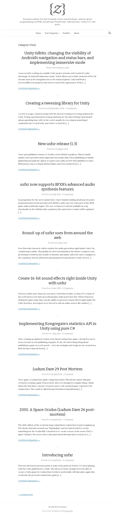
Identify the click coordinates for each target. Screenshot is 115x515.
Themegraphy (67, 511)
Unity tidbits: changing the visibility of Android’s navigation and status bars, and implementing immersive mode (57, 58)
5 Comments (67, 333)
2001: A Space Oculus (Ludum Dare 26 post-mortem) (57, 412)
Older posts (25, 495)
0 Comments (67, 194)
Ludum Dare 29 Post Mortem (57, 369)
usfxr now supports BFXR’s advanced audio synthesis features (57, 186)
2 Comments (71, 108)
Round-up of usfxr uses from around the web (57, 235)
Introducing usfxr (57, 455)
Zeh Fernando (60, 507)
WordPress (56, 511)
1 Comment (68, 374)
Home (38, 33)
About (76, 33)
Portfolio (66, 33)
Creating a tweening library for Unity (57, 103)
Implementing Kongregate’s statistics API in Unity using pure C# (57, 326)
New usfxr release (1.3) (57, 143)
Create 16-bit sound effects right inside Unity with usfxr (57, 280)
